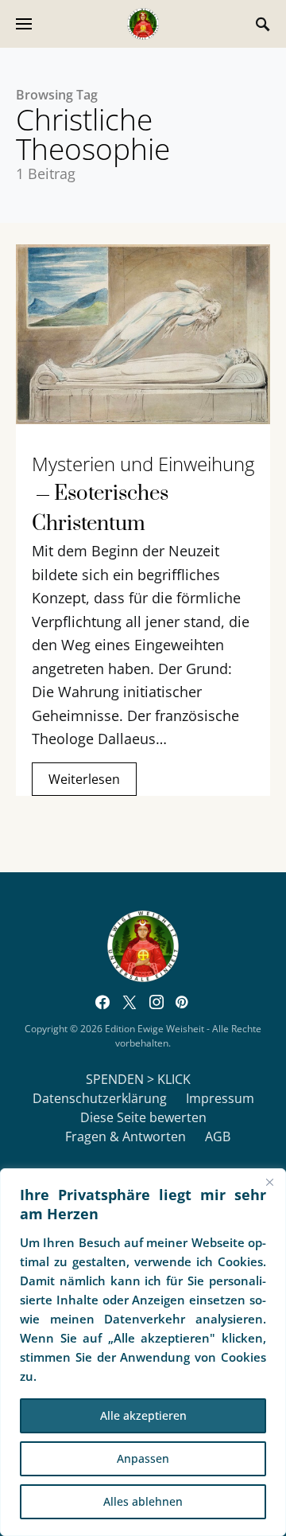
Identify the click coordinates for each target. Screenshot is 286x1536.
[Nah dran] (269, 1181)
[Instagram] (156, 1002)
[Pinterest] (181, 1002)
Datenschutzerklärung (100, 1098)
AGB (217, 1136)
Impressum (220, 1098)
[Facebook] (102, 1002)
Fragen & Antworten (125, 1136)
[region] (143, 1352)
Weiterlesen (84, 779)
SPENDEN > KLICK (138, 1079)
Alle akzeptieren (143, 1415)
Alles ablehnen (143, 1501)
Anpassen (143, 1458)
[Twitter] (129, 1002)
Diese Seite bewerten (143, 1117)
